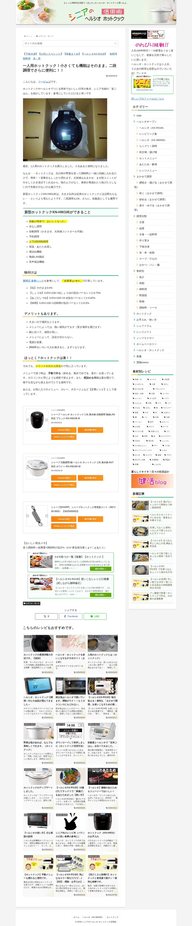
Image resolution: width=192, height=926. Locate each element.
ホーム (76, 917)
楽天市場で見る (90, 430)
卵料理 (27, 58)
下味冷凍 (30, 54)
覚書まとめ (72, 54)
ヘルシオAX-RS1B (94, 54)
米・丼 (37, 58)
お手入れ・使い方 (32, 603)
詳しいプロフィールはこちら (147, 98)
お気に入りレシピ (51, 54)
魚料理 (113, 54)
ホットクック (112, 917)
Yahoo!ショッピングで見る (64, 437)
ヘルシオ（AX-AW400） (93, 917)
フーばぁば (44, 81)
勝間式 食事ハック (33, 280)
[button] (115, 43)
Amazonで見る (64, 430)
